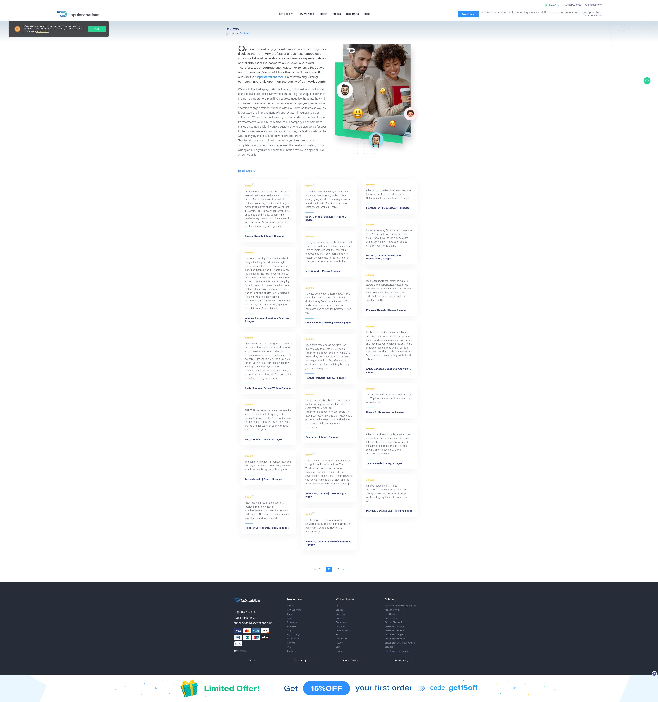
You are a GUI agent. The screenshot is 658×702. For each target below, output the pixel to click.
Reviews (291, 643)
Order (323, 14)
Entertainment (342, 630)
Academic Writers (393, 610)
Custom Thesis (392, 618)
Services (284, 14)
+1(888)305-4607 (593, 5)
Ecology (340, 618)
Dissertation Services (395, 639)
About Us (291, 626)
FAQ (289, 647)
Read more (245, 171)
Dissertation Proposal (395, 634)
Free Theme (342, 639)
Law (338, 647)
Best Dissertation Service (397, 651)
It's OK (97, 29)
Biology (339, 610)
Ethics (339, 634)
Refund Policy (401, 660)
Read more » (42, 32)
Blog (367, 14)
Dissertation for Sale (394, 626)
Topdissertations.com (270, 77)
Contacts (291, 651)
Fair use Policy (350, 660)
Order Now (468, 14)
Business (340, 614)
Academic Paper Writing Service (400, 606)
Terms (253, 660)
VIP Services (293, 639)
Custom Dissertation (394, 622)
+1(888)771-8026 (572, 5)
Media (339, 651)
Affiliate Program (295, 634)
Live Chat (554, 5)
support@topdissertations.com (253, 623)
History (339, 643)
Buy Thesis (390, 614)
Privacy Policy (299, 660)
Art (337, 606)
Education (341, 626)
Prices (337, 14)
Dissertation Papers (394, 630)
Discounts (352, 14)
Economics (341, 622)
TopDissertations (84, 15)
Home (290, 606)
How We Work (306, 14)
